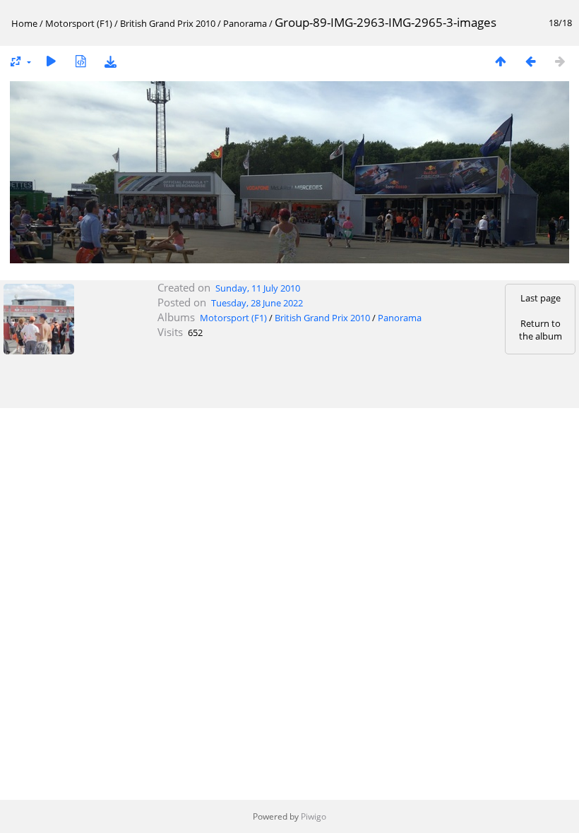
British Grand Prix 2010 (167, 23)
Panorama (245, 23)
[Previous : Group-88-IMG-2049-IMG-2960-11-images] (530, 61)
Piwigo (313, 816)
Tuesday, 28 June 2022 (257, 302)
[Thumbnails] (500, 61)
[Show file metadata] (80, 61)
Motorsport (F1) (78, 23)
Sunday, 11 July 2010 (257, 288)
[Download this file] (110, 61)
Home (24, 23)
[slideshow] (51, 61)
